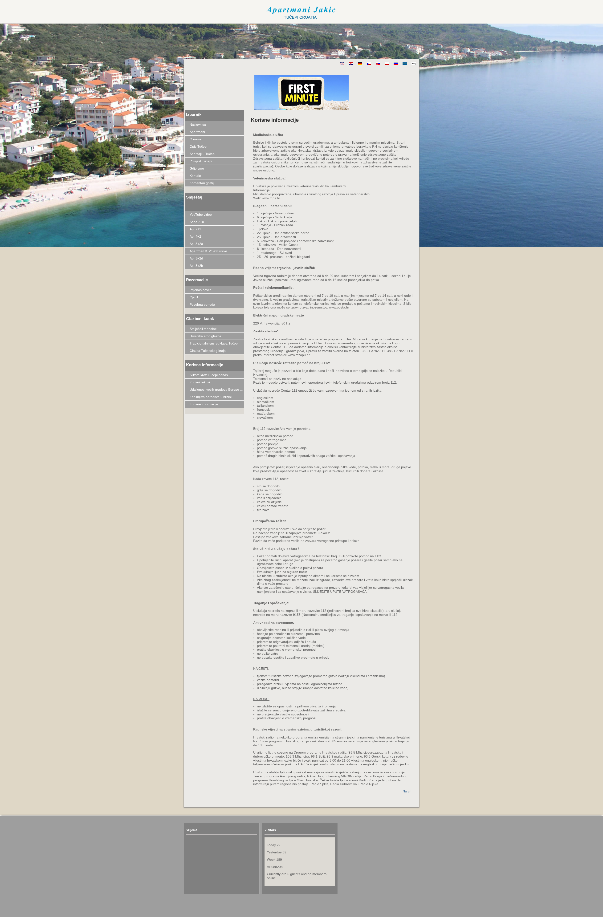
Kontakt (195, 176)
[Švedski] (402, 64)
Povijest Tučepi (201, 161)
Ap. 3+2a (196, 244)
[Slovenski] (411, 64)
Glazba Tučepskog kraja (208, 351)
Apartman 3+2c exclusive (208, 251)
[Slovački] (375, 64)
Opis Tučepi (198, 146)
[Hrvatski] (348, 64)
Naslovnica (198, 124)
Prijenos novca (201, 290)
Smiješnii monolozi (203, 329)
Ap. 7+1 (195, 229)
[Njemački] (357, 64)
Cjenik (194, 297)
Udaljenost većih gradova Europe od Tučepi (217, 389)
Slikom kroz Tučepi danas (209, 375)
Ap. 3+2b (196, 266)
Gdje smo (197, 168)
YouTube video (201, 214)
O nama (196, 139)
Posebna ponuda (202, 304)
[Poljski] (384, 64)
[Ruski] (393, 64)
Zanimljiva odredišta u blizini (211, 397)
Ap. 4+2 (195, 236)
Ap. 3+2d (196, 258)
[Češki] (366, 64)
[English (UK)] (339, 64)
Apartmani (197, 132)
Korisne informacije (204, 404)
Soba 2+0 (197, 222)
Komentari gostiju (203, 183)
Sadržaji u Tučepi (202, 154)
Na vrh (407, 791)
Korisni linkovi (200, 382)
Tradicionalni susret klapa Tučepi (214, 343)
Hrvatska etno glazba (205, 336)
